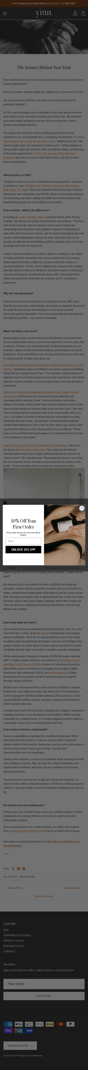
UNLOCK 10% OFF (23, 549)
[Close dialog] (81, 508)
